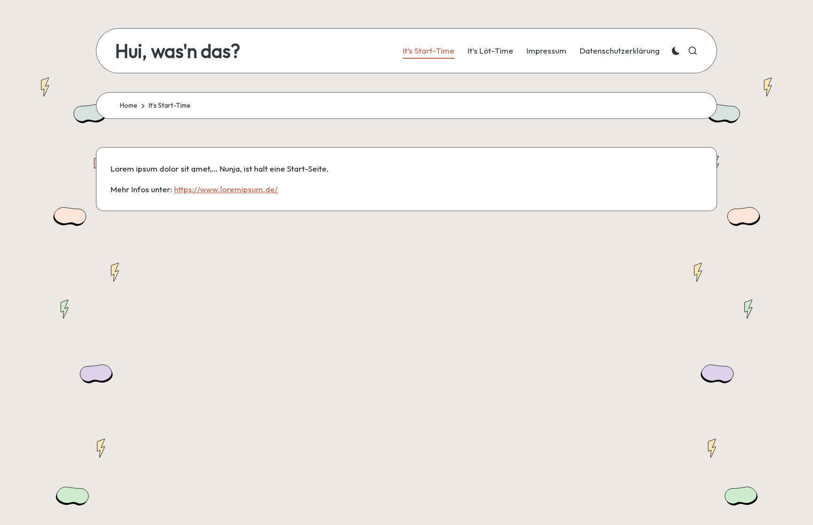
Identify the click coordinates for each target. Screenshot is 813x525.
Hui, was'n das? (177, 50)
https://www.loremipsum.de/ (226, 189)
